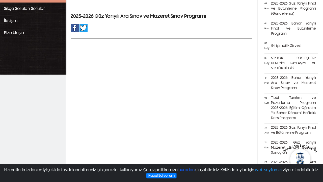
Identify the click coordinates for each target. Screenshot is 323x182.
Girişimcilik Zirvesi (286, 46)
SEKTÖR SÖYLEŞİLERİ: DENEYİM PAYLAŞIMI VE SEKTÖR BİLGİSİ (293, 63)
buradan (186, 170)
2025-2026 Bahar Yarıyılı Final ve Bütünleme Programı (293, 28)
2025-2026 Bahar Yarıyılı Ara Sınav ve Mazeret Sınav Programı (293, 83)
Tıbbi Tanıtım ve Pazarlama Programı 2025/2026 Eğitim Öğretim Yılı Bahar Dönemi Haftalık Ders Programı (293, 108)
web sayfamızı (268, 170)
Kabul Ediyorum (161, 175)
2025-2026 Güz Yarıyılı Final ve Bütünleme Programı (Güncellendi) (293, 9)
